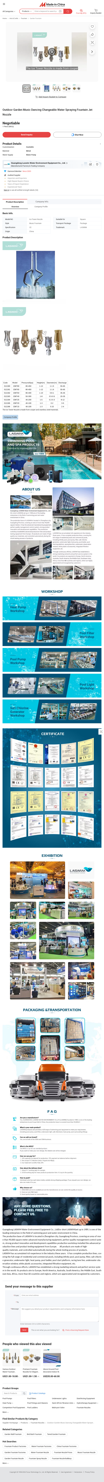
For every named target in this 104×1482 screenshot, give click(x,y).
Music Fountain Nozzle (86, 1452)
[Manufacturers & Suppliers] (52, 4)
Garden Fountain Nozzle (14, 1458)
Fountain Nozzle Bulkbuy (62, 1458)
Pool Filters (31, 1398)
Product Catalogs (38, 1393)
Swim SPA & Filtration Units (62, 1403)
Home (5, 18)
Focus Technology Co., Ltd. (35, 1472)
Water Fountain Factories (41, 1446)
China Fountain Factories (66, 1446)
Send (24, 1330)
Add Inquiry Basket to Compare (52, 96)
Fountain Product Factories (15, 1446)
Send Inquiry (26, 134)
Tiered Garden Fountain (56, 1434)
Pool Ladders (32, 1407)
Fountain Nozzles (83, 1407)
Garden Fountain (35, 18)
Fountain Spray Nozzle (38, 1458)
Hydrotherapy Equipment (87, 1403)
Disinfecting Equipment (86, 1398)
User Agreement (66, 1472)
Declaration (78, 1472)
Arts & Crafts (14, 18)
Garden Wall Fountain (13, 1434)
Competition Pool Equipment (14, 1407)
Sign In (6, 190)
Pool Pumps (7, 1398)
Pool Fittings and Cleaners (37, 1403)
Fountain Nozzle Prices (63, 1452)
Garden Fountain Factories (15, 1452)
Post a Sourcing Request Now (75, 1330)
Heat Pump (7, 1403)
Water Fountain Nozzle (40, 1452)
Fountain (24, 18)
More (5, 1463)
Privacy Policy (89, 1472)
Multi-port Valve (58, 1407)
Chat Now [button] (79, 135)
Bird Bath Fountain (34, 1434)
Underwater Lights (59, 1398)
